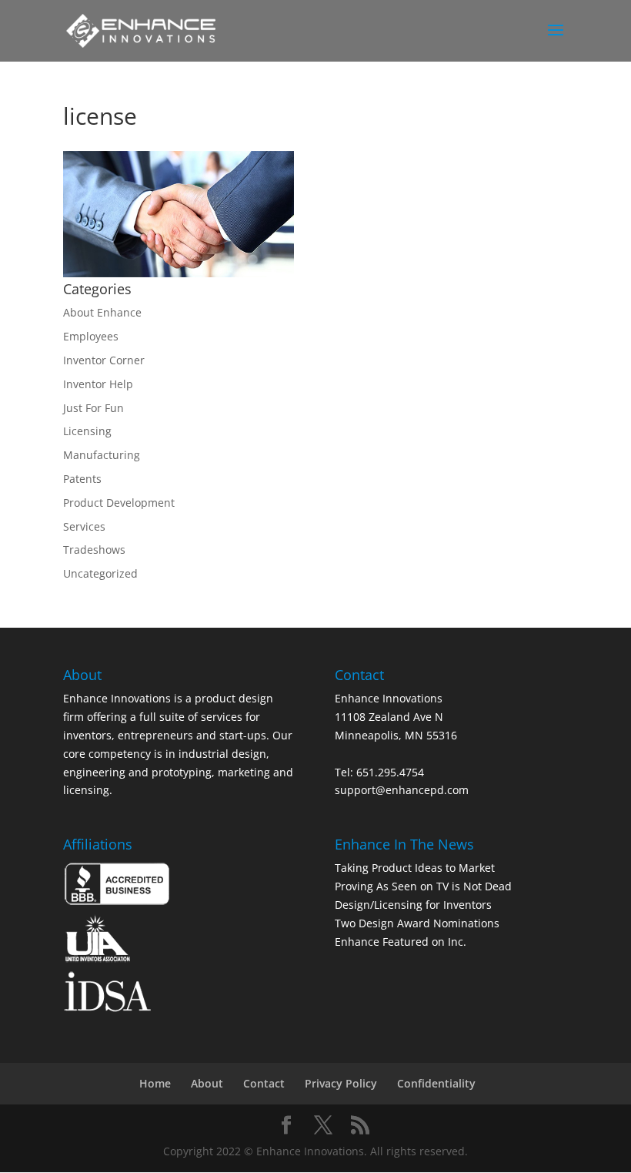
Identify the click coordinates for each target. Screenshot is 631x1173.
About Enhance (102, 312)
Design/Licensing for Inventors (413, 904)
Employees (91, 336)
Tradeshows (94, 549)
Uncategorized (100, 573)
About (207, 1083)
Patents (82, 478)
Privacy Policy (341, 1083)
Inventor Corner (104, 360)
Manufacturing (101, 454)
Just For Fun (93, 407)
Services (84, 526)
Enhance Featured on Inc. (400, 941)
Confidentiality (436, 1083)
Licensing (87, 431)
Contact (264, 1083)
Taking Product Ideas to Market (415, 867)
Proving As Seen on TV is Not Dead (423, 886)
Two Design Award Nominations (417, 923)
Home (155, 1083)
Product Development (119, 502)
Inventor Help (98, 384)
